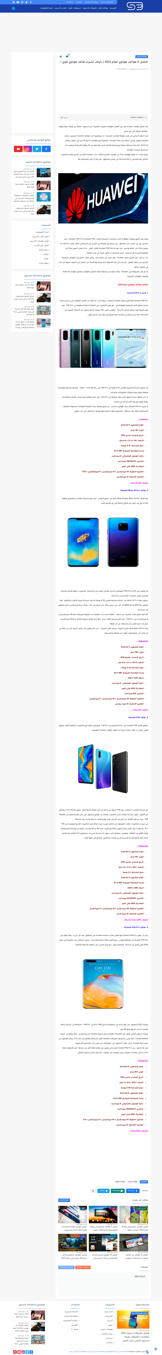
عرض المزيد (64, 1200)
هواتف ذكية (103, 8)
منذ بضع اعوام (142, 1224)
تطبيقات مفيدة (107, 1329)
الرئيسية (113, 8)
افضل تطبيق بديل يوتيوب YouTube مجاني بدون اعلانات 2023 (23, 211)
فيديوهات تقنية (74, 8)
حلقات (46, 258)
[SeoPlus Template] (147, 1351)
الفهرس (79, 2)
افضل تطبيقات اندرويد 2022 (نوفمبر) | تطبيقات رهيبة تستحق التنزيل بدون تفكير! (135, 1337)
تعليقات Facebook (66, 1267)
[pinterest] (13, 2)
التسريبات (109, 1316)
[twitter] (26, 2)
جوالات (46, 254)
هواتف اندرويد (141, 56)
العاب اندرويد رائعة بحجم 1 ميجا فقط (24, 185)
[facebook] (30, 2)
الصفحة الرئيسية (71, 1311)
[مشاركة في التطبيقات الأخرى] (93, 1191)
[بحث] (13, 8)
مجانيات (109, 1342)
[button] (133, 1191)
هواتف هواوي (120, 1182)
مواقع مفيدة (44, 263)
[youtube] (17, 2)
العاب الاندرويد (61, 8)
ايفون (110, 1325)
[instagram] (22, 2)
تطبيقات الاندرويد (90, 8)
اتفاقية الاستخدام (108, 2)
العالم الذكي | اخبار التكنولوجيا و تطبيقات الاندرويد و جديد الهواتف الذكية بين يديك (98, 1352)
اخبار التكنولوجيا (46, 8)
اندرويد (110, 1320)
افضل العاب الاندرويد (40, 236)
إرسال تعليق (140, 1276)
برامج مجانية (44, 250)
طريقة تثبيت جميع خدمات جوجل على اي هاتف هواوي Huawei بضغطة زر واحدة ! (24, 325)
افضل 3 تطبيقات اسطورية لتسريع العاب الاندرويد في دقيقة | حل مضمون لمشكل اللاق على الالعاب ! (24, 199)
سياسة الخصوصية (91, 2)
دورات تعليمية (107, 1334)
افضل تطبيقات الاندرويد (39, 241)
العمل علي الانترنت (41, 245)
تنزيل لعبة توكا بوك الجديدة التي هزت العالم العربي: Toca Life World (23, 312)
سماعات (109, 1338)
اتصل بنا (70, 2)
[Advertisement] (81, 32)
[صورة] (44, 172)
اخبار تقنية (108, 1311)
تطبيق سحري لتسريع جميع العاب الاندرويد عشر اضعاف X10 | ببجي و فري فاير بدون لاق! (23, 175)
